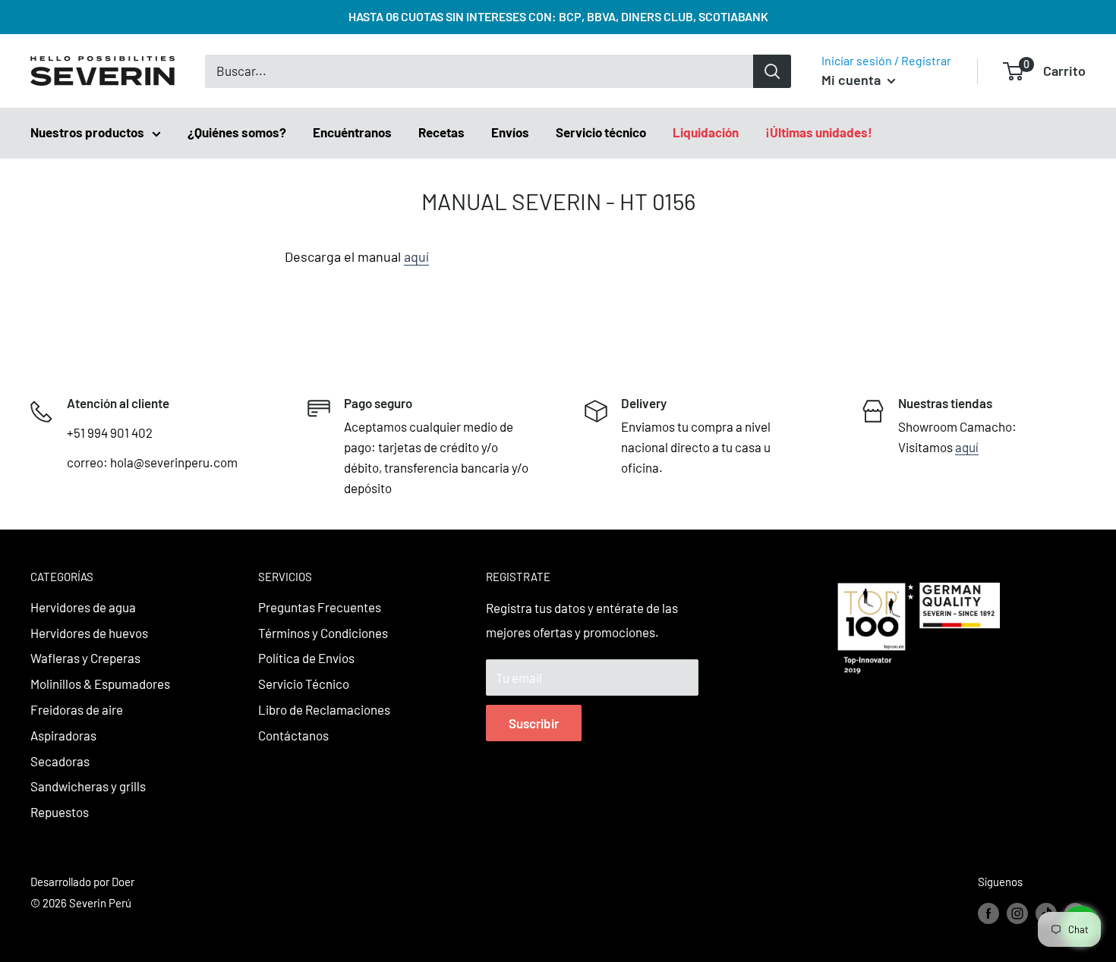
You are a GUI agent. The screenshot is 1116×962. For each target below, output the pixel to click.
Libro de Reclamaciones (324, 709)
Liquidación (706, 132)
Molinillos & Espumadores (100, 683)
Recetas (441, 132)
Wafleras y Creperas (85, 657)
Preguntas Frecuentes (319, 607)
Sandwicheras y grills (88, 786)
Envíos (510, 132)
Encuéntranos (352, 132)
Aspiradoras (63, 735)
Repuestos (59, 811)
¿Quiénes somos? (237, 132)
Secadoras (60, 761)
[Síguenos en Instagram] (1017, 912)
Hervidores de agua (83, 607)
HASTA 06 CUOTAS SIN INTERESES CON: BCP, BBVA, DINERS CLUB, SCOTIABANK (558, 16)
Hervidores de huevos (89, 632)
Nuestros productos (87, 132)
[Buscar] (772, 71)
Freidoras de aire (76, 709)
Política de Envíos (306, 657)
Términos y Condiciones (323, 632)
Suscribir (534, 723)
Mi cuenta (852, 79)
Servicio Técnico (303, 683)
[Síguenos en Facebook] (988, 912)
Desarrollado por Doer (82, 881)
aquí (416, 256)
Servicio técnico (601, 132)
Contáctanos (293, 735)
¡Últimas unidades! (818, 132)
